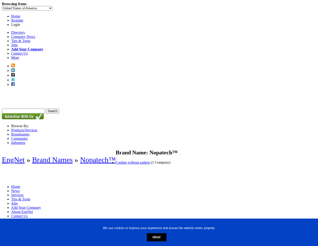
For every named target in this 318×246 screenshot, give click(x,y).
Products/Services (24, 130)
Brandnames (20, 134)
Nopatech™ (98, 160)
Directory (18, 32)
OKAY (156, 237)
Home (15, 16)
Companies (19, 138)
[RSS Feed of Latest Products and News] (13, 66)
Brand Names (52, 160)
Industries (18, 143)
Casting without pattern (133, 162)
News (15, 191)
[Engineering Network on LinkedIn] (13, 71)
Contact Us (19, 53)
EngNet (13, 160)
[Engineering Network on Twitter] (13, 80)
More (15, 58)
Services (17, 195)
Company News (23, 37)
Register (17, 20)
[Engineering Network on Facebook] (13, 84)
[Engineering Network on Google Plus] (13, 75)
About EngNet (22, 212)
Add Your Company (26, 207)
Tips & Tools (20, 41)
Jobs (14, 45)
